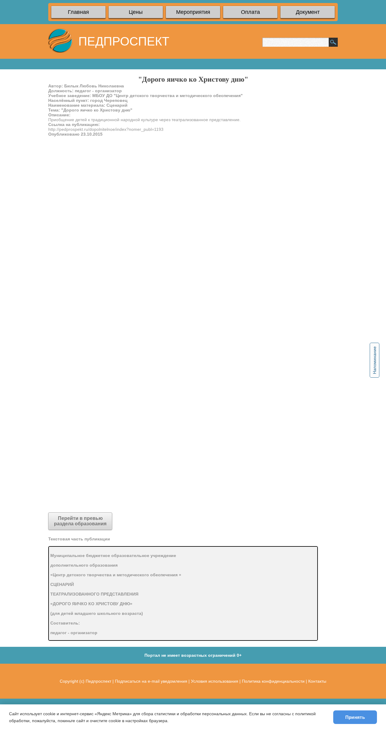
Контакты (317, 681)
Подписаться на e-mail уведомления (151, 681)
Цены (136, 12)
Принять (355, 717)
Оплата (250, 12)
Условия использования (214, 681)
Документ (308, 12)
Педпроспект (98, 681)
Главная (78, 12)
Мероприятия (193, 12)
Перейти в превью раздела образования (80, 521)
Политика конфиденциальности (273, 681)
